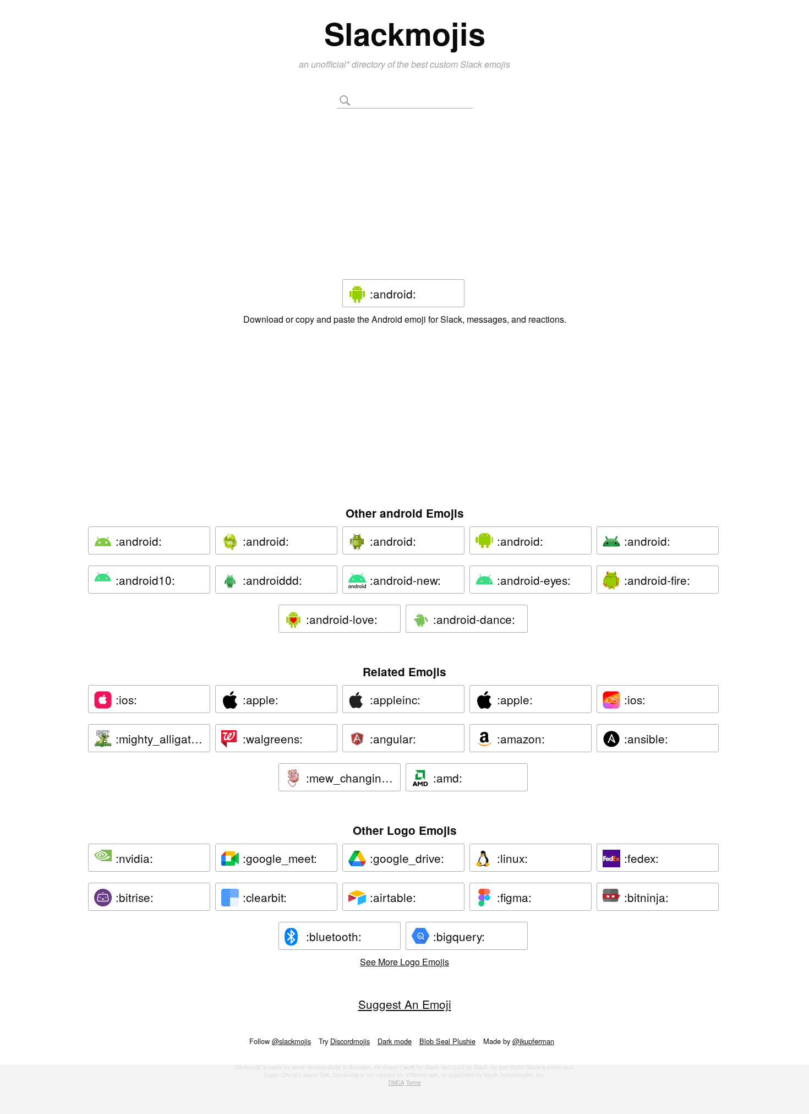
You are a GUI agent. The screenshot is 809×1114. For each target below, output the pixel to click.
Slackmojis (404, 33)
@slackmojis (291, 1041)
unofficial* (331, 64)
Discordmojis (350, 1041)
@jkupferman (533, 1041)
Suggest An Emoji (404, 1004)
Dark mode (395, 1041)
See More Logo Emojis (404, 961)
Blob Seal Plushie (447, 1041)
